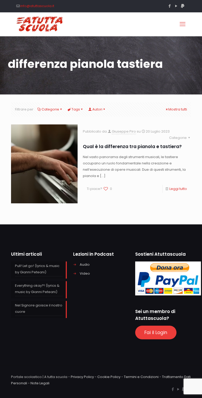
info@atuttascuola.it (37, 5)
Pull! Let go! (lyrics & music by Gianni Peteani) (37, 269)
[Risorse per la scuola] (39, 24)
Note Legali (40, 383)
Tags (76, 109)
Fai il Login (155, 332)
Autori (97, 109)
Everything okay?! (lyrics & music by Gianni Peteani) (37, 288)
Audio (85, 264)
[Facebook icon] (169, 6)
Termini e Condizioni (141, 376)
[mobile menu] (182, 24)
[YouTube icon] (176, 6)
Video (85, 273)
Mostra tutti (177, 109)
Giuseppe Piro (124, 131)
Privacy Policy (82, 376)
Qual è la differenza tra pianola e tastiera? (132, 146)
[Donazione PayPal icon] (183, 6)
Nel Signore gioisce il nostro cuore (38, 308)
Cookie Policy (108, 376)
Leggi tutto (178, 188)
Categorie (50, 109)
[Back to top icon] (176, 387)
